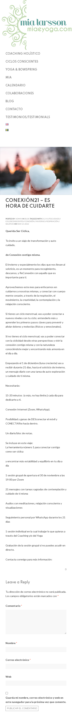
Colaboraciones (20, 93)
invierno (40, 221)
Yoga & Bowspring (21, 69)
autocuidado (52, 219)
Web (8, 676)
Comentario (14, 605)
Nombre (11, 643)
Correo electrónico (18, 659)
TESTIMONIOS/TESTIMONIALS (28, 117)
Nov (20, 224)
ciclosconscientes (14, 221)
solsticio (10, 224)
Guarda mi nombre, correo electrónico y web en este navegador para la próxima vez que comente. (36, 699)
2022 (27, 224)
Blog (10, 101)
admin (19, 219)
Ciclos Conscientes (22, 61)
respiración (52, 221)
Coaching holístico (23, 53)
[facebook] (36, 142)
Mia (9, 77)
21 (43, 219)
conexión (29, 221)
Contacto (14, 109)
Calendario (15, 85)
